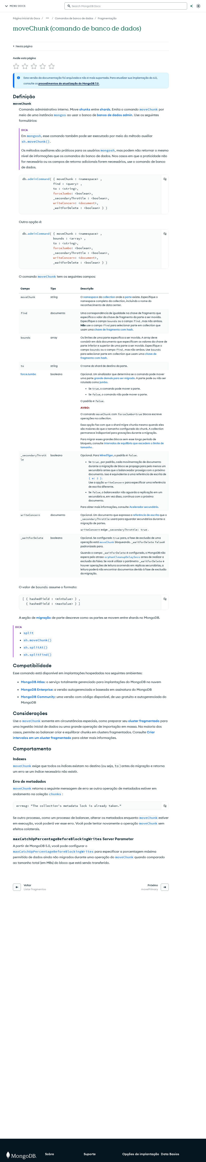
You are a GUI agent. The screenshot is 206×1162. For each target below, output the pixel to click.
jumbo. (104, 382)
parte (128, 297)
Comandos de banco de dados (74, 18)
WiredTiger (106, 455)
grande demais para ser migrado (114, 378)
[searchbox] (125, 6)
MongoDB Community (38, 697)
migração (43, 618)
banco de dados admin (114, 115)
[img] (16, 66)
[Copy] (165, 179)
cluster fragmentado (144, 721)
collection (109, 297)
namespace (90, 297)
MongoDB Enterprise (37, 689)
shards (105, 109)
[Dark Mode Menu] (198, 6)
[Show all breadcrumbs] (47, 18)
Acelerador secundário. (144, 506)
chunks (84, 109)
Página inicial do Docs (26, 18)
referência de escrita (146, 515)
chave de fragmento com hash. (113, 329)
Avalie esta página (24, 58)
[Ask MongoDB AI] (191, 6)
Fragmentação (107, 18)
